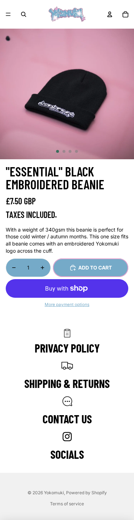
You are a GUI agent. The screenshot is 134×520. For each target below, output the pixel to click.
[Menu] (8, 14)
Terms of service (67, 503)
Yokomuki (54, 492)
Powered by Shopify (86, 492)
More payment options (67, 304)
